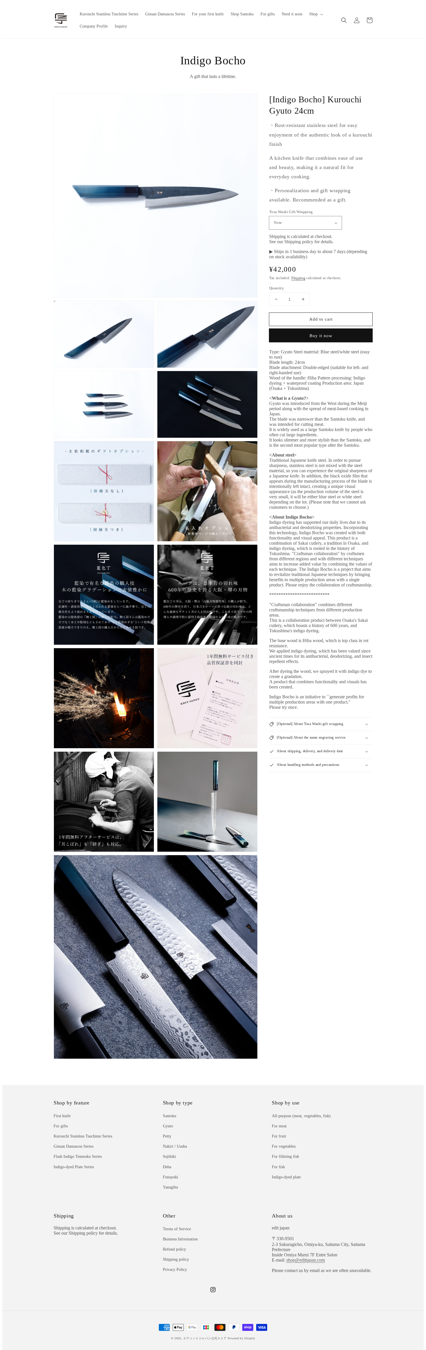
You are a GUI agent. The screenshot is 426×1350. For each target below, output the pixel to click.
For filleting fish (285, 1156)
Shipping (298, 278)
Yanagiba (170, 1187)
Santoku (169, 1116)
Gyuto (168, 1126)
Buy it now (321, 335)
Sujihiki (169, 1156)
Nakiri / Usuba (175, 1146)
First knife (62, 1116)
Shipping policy (176, 1259)
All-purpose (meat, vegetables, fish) (301, 1116)
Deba (167, 1167)
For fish (278, 1167)
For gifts (61, 1126)
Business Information (180, 1239)
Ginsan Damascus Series (73, 1146)
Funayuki (170, 1177)
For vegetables (284, 1146)
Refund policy (174, 1249)
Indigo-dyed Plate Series (74, 1167)
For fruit (279, 1136)
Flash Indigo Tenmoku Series (78, 1156)
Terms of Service (177, 1229)
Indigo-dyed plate (286, 1177)
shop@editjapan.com (305, 1260)
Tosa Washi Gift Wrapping (291, 212)
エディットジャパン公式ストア (205, 1338)
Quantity (276, 288)
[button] (344, 20)
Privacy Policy (175, 1269)
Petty (167, 1136)
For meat (279, 1126)
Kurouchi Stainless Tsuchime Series (83, 1136)
